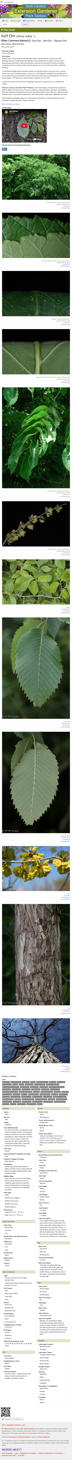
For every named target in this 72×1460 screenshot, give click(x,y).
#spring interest (7, 1094)
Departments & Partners (28, 1453)
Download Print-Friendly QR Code (13, 1419)
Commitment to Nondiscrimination (19, 1437)
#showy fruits (21, 1104)
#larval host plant (37, 1101)
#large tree (36, 1092)
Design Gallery (30, 21)
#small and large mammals (10, 1092)
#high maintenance (8, 1099)
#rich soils (13, 1104)
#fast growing (26, 1089)
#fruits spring (17, 1101)
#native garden (48, 1097)
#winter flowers (24, 1087)
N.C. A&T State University (26, 1429)
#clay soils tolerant (61, 1099)
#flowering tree (7, 1084)
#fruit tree (24, 1094)
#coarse (21, 1084)
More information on (11, 104)
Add (5, 149)
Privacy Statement (44, 1437)
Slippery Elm (60, 40)
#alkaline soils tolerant (60, 1097)
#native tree (25, 1082)
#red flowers (45, 1089)
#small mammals (15, 1097)
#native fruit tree (54, 1089)
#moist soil (51, 1099)
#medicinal (57, 1092)
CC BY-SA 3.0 (66, 1069)
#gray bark (54, 1094)
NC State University (8, 1429)
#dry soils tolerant (40, 1084)
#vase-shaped (29, 1084)
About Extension (7, 1453)
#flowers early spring (46, 1092)
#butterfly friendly (45, 1094)
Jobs (16, 1453)
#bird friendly (60, 1082)
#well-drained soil (33, 1094)
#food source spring (41, 1099)
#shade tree (16, 1094)
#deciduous (6, 1082)
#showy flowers (48, 1101)
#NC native (53, 1082)
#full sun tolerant (37, 1097)
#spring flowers (7, 1101)
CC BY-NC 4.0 (66, 206)
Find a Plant (16, 21)
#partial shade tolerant (25, 1092)
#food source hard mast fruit (11, 1087)
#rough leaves (6, 1089)
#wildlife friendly (31, 1104)
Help (40, 21)
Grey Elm (36, 40)
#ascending (65, 1092)
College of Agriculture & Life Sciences (50, 1453)
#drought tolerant (16, 1082)
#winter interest (26, 1101)
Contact (60, 21)
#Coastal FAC (43, 1087)
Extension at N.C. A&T (9, 1455)
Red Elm (47, 40)
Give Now (49, 21)
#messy (33, 1082)
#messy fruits (34, 1087)
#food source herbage (52, 1084)
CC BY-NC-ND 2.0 (65, 897)
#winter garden (16, 1089)
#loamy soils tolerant (28, 1099)
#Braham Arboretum (42, 1082)
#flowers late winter (59, 1101)
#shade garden (36, 1089)
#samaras (17, 1099)
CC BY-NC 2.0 (66, 611)
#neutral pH (6, 1097)
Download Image (65, 208)
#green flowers (63, 1094)
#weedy (40, 1104)
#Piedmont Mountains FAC (56, 1087)
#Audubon (6, 1104)
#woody (15, 1084)
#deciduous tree (26, 1097)
